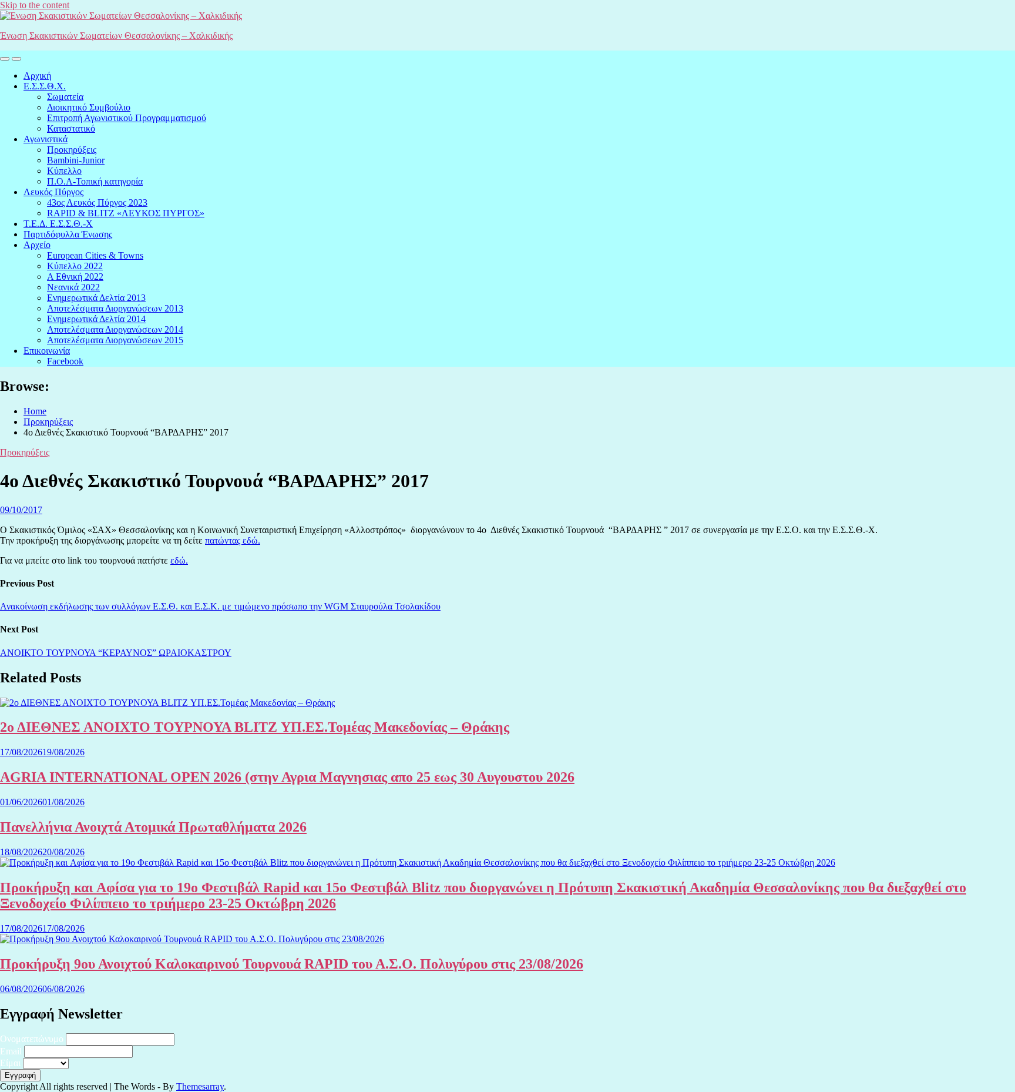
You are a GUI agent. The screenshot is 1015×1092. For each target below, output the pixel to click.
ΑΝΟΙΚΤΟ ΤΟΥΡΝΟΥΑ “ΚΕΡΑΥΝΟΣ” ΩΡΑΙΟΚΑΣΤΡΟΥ (115, 653)
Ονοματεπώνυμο (31, 1039)
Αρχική (37, 76)
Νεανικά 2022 (73, 287)
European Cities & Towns (95, 255)
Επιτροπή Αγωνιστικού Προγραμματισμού (126, 118)
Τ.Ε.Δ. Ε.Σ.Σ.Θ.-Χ (58, 224)
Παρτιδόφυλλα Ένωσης (67, 234)
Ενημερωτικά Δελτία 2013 (96, 298)
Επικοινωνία (46, 351)
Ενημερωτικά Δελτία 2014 (96, 319)
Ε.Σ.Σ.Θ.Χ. (44, 86)
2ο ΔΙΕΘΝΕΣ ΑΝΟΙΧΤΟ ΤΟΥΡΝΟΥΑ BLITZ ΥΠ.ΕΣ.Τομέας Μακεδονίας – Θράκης (254, 727)
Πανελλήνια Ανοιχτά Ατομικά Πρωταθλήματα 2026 (153, 827)
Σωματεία (65, 97)
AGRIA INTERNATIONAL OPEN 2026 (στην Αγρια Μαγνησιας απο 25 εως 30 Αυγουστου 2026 (287, 777)
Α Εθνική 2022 (75, 277)
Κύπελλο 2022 (75, 266)
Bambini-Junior (76, 160)
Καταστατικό (71, 128)
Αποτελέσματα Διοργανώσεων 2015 (115, 340)
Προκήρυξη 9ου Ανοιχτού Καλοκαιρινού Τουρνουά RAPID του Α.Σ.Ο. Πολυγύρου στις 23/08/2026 (291, 964)
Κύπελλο (64, 171)
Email (11, 1051)
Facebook (65, 361)
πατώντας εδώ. (232, 540)
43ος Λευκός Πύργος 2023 (97, 202)
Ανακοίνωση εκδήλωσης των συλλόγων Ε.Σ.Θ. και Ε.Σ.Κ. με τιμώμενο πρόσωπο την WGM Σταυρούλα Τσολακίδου (220, 606)
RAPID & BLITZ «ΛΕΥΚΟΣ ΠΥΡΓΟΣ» (125, 213)
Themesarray (200, 1086)
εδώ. (179, 560)
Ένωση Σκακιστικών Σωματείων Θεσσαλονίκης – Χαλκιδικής (116, 36)
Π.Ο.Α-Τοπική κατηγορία (95, 181)
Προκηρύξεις (71, 150)
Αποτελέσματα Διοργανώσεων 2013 (115, 308)
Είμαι (10, 1063)
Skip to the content (34, 5)
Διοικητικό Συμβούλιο (88, 107)
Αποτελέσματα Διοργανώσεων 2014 (115, 329)
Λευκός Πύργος (53, 192)
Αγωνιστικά (45, 139)
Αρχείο (37, 245)
